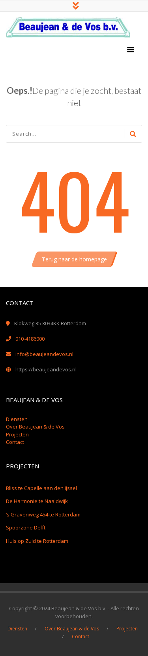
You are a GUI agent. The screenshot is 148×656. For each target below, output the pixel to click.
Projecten (17, 434)
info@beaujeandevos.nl (44, 354)
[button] (130, 50)
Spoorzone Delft (25, 527)
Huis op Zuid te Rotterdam (37, 540)
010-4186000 (30, 338)
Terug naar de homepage (74, 259)
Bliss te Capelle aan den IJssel (41, 488)
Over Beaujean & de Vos (35, 426)
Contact (15, 441)
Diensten (17, 419)
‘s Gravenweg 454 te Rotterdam (43, 514)
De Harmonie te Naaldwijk (37, 501)
